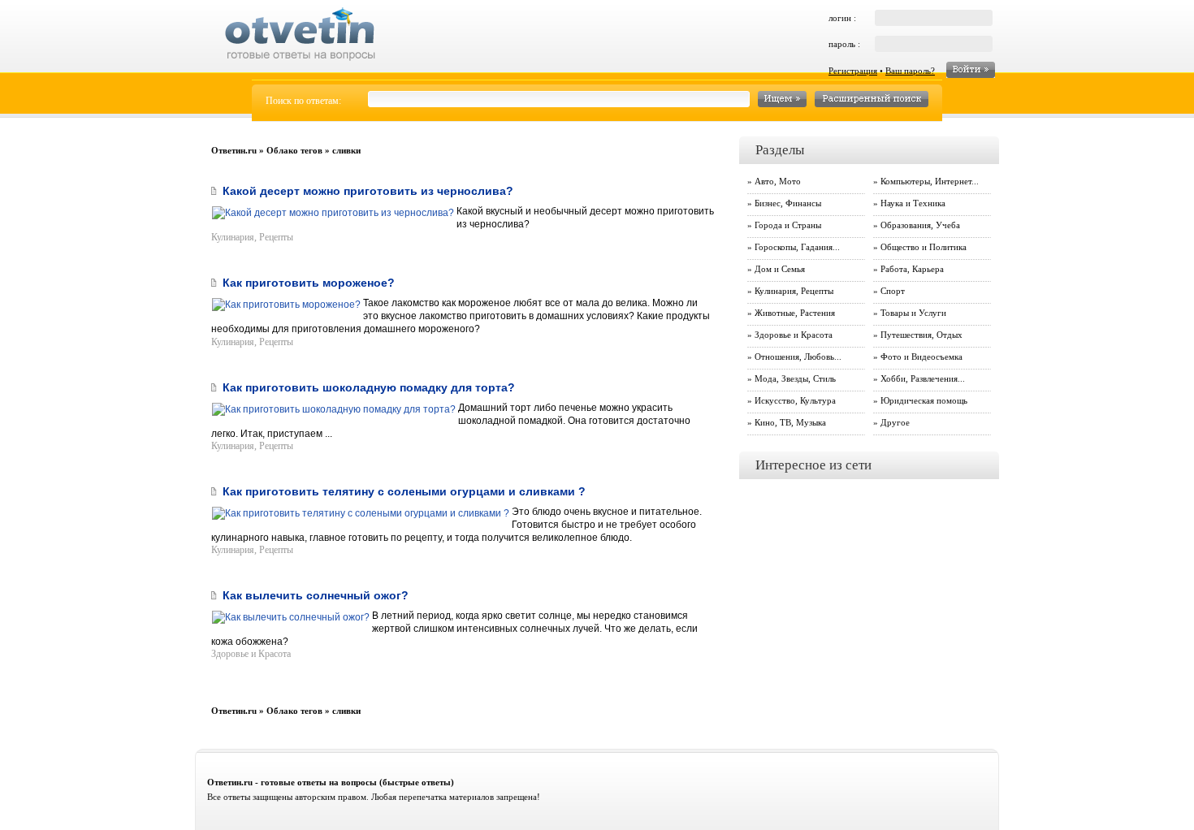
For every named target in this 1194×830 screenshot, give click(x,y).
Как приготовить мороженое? (309, 282)
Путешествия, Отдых (921, 334)
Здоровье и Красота (251, 653)
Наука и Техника (912, 203)
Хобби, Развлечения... (922, 378)
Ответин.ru (234, 150)
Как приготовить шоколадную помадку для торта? (369, 387)
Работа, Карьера (912, 269)
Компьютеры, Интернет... (929, 181)
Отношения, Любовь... (798, 356)
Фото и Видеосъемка (921, 356)
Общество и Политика (923, 247)
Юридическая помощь (923, 400)
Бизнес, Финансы (788, 203)
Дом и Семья (780, 269)
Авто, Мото (778, 181)
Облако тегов (294, 150)
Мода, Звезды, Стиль (795, 378)
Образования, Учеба (920, 225)
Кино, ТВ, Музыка (790, 422)
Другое (895, 422)
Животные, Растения (795, 313)
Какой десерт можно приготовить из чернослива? (368, 190)
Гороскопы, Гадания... (797, 247)
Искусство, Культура (795, 400)
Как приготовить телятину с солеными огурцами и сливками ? (404, 491)
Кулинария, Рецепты (252, 237)
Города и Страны (788, 225)
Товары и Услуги (913, 313)
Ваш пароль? (910, 71)
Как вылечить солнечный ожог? (316, 595)
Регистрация (852, 71)
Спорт (892, 291)
